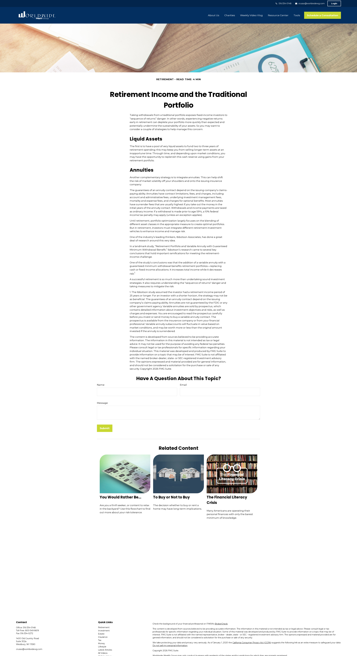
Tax (99, 640)
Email (183, 384)
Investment (104, 630)
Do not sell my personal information (170, 645)
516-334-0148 (285, 3)
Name (100, 384)
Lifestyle (102, 646)
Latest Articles (105, 650)
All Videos (102, 653)
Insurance (103, 637)
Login (334, 3)
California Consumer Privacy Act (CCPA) (251, 642)
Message (102, 403)
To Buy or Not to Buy (171, 497)
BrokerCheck (221, 624)
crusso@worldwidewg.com (311, 3)
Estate (101, 634)
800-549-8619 (32, 630)
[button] (213, 15)
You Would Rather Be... (120, 497)
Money (101, 643)
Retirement (103, 627)
